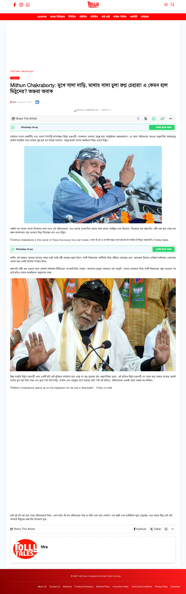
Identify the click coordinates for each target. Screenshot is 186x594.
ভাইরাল (145, 16)
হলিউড (94, 16)
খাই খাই (106, 16)
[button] (172, 4)
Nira (14, 102)
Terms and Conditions (141, 586)
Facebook (141, 529)
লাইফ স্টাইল (119, 16)
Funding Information (84, 586)
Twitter (157, 529)
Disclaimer (175, 586)
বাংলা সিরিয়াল (57, 16)
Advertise (67, 586)
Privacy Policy (161, 586)
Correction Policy (120, 586)
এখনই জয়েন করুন (162, 127)
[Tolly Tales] (93, 4)
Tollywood (14, 78)
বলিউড (83, 16)
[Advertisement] (93, 48)
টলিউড (72, 16)
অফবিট (133, 16)
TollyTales (15, 71)
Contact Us (54, 586)
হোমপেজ (41, 16)
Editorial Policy (103, 586)
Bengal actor (28, 71)
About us (42, 586)
